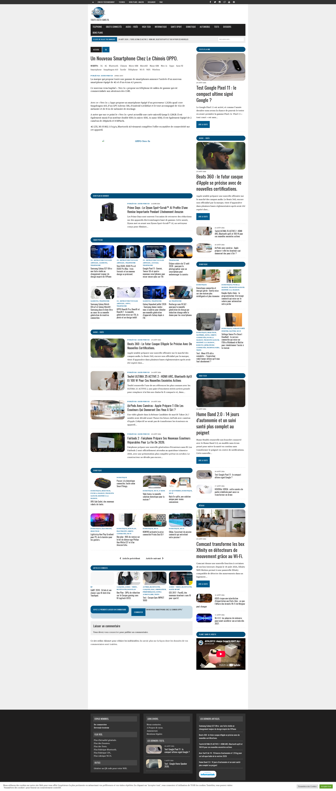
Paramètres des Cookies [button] (307, 786)
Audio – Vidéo (132, 26)
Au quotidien (175, 491)
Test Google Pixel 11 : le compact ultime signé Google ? (216, 93)
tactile (123, 69)
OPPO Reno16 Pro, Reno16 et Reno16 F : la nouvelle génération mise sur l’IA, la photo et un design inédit (128, 313)
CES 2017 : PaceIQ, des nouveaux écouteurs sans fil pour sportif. (180, 595)
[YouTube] (229, 1)
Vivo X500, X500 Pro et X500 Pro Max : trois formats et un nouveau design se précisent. (126, 270)
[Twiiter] (215, 1)
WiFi (148, 69)
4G (106, 65)
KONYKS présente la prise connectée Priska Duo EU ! (153, 533)
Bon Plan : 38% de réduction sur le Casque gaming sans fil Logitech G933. (128, 595)
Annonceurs (152, 730)
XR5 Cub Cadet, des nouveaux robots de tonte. (102, 503)
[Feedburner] (239, 1)
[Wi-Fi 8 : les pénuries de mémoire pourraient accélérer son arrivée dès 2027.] (204, 620)
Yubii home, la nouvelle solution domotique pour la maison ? (153, 496)
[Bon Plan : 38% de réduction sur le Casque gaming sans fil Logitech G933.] (128, 583)
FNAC (161, 2)
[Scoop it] (243, 1)
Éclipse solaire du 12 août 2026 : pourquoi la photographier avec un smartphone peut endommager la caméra (179, 269)
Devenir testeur (101, 727)
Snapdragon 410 (111, 69)
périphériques (149, 592)
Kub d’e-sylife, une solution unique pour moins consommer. (180, 499)
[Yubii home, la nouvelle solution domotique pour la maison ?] (154, 487)
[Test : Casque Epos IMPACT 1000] (154, 583)
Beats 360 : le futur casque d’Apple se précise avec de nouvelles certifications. (159, 345)
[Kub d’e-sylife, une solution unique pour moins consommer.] (181, 487)
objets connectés (114, 26)
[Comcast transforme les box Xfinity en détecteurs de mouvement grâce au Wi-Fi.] (220, 535)
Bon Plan (132, 528)
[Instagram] (220, 1)
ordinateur (160, 589)
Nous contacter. (154, 724)
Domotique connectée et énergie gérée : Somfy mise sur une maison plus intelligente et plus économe (207, 292)
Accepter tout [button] (326, 786)
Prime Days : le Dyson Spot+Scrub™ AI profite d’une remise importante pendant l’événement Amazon (157, 209)
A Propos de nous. (155, 727)
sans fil (179, 65)
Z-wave (162, 491)
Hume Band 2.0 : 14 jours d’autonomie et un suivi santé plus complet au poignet (217, 423)
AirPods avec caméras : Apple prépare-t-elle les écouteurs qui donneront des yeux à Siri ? (155, 407)
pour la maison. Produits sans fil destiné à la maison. (102, 495)
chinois (123, 65)
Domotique (191, 26)
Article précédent (131, 558)
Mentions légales (154, 734)
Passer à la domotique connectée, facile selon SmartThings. (126, 483)
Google (155, 263)
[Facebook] (210, 1)
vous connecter (111, 632)
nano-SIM (154, 65)
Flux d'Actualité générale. (105, 740)
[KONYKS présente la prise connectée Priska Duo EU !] (154, 524)
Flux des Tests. (100, 746)
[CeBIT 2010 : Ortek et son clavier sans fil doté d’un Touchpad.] (102, 583)
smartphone (96, 69)
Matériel (200, 335)
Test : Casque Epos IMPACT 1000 (153, 599)
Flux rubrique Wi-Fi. (103, 756)
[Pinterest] (234, 1)
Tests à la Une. (204, 49)
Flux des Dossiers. (102, 743)
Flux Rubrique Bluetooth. (105, 749)
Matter (232, 331)
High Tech (146, 26)
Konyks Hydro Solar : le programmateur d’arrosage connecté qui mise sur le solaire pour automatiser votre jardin (233, 298)
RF (92, 587)
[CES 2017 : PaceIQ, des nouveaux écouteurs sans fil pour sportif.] (181, 583)
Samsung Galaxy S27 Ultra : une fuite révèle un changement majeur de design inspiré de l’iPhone (102, 272)
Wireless (156, 69)
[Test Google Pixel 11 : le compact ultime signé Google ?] (220, 79)
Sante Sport (176, 26)
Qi (170, 301)
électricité (107, 528)
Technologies (213, 348)
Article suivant (153, 558)
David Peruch (107, 76)
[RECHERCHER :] (231, 39)
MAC (153, 589)
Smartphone (98, 239)
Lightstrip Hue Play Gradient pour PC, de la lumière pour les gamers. (102, 537)
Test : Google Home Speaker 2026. (175, 765)
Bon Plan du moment (101, 195)
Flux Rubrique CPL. (102, 752)
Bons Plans (98, 32)
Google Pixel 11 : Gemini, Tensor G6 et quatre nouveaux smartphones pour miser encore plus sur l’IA (154, 272)
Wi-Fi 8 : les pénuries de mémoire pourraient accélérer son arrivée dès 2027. (229, 620)
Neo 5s (164, 65)
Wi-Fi (142, 69)
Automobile (205, 26)
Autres (146, 587)
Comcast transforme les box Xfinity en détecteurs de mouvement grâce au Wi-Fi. (220, 550)
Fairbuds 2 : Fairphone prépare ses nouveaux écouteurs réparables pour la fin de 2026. (158, 440)
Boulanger (151, 2)
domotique (97, 470)
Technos (122, 2)
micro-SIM (133, 65)
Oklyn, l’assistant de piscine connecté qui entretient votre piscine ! (180, 534)
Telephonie (97, 26)
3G (101, 65)
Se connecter (100, 724)
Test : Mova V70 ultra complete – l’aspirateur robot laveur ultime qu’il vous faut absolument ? (208, 357)
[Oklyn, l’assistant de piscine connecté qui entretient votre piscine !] (181, 524)
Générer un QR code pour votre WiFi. (110, 768)
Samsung (103, 263)
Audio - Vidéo (131, 587)
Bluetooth (113, 65)
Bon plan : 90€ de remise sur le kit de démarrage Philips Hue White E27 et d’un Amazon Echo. (128, 541)
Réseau (201, 505)
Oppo (171, 65)
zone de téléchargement (106, 2)
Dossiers (227, 26)
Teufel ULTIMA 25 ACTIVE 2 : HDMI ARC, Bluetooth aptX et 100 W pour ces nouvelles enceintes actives (159, 378)
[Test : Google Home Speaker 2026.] (154, 766)
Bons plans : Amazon (136, 2)
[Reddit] (224, 1)
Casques (120, 587)
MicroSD (144, 65)
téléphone (133, 69)
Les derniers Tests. (155, 740)
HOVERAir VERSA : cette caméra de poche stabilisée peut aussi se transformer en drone (229, 492)
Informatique (161, 26)
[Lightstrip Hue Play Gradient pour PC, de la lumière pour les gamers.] (102, 524)
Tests (216, 26)
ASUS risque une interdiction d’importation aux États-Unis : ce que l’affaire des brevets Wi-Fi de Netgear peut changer (220, 602)
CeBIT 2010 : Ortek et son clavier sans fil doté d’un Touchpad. (101, 593)
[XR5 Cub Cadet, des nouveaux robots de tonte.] (102, 487)
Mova (207, 335)
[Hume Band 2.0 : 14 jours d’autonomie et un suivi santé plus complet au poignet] (220, 405)
